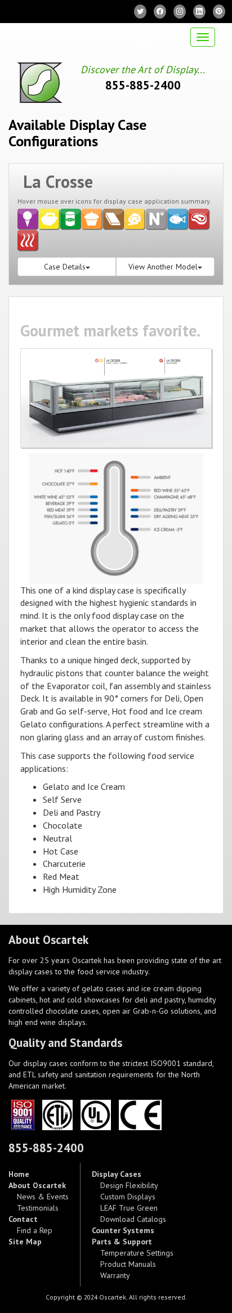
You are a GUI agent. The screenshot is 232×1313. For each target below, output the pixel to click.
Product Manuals (128, 1264)
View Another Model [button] (163, 267)
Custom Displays (127, 1196)
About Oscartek (37, 1185)
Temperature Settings (136, 1253)
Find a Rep (34, 1230)
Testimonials (38, 1208)
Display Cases (116, 1174)
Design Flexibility (129, 1185)
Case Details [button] (65, 267)
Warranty (115, 1275)
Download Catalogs (133, 1219)
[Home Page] (35, 82)
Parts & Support (122, 1241)
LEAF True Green (129, 1208)
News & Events (43, 1196)
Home (18, 1174)
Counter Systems (123, 1230)
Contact (23, 1219)
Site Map (25, 1241)
